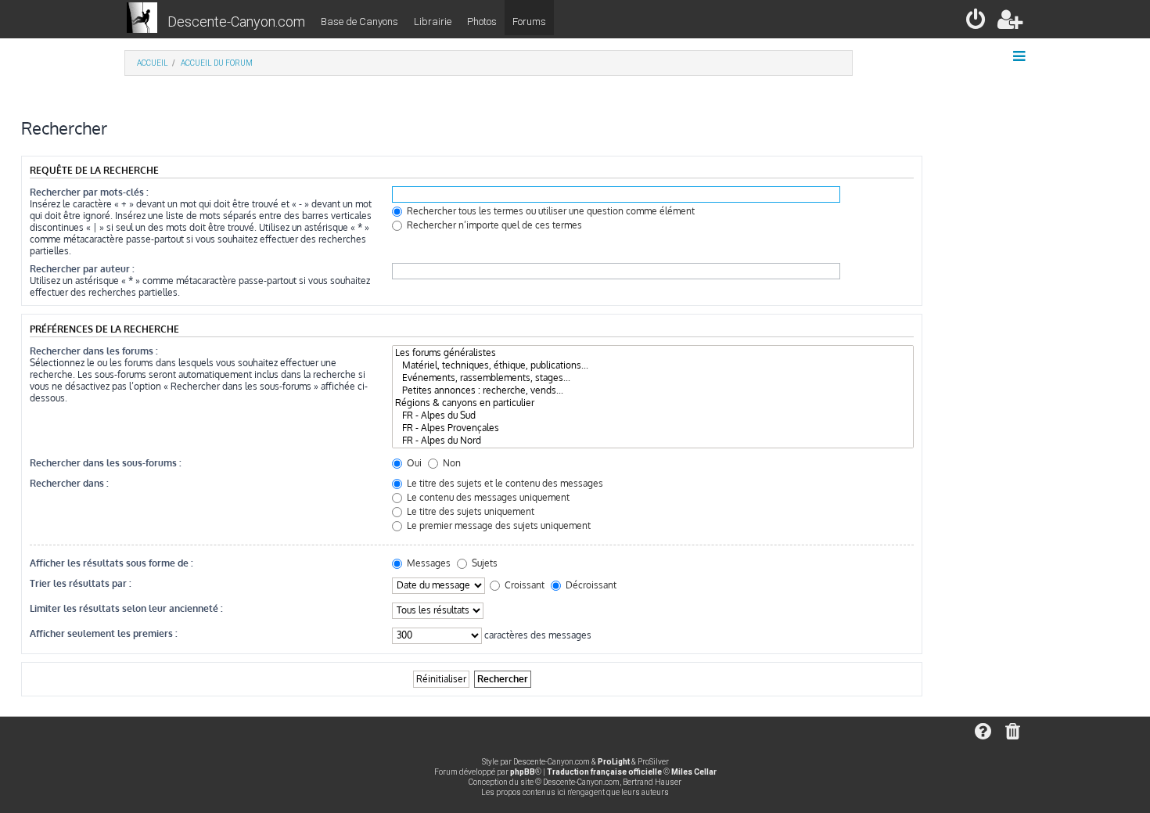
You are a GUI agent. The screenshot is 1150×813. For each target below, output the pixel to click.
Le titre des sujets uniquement (469, 511)
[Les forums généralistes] (653, 353)
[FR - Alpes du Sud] (653, 415)
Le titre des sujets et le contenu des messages (503, 483)
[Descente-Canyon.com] (142, 19)
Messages (427, 563)
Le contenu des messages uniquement (487, 497)
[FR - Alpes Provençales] (653, 428)
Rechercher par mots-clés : (89, 192)
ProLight (614, 761)
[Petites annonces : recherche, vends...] (653, 390)
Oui (413, 463)
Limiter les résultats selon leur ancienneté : (126, 608)
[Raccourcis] (1021, 56)
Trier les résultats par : (80, 583)
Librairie (432, 21)
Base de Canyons (359, 21)
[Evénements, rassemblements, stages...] (653, 378)
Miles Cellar (694, 772)
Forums (529, 21)
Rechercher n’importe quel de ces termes (493, 225)
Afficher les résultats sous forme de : (111, 563)
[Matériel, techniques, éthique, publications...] (653, 365)
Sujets (483, 563)
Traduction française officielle (604, 772)
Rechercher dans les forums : (94, 351)
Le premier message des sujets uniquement (497, 525)
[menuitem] (976, 22)
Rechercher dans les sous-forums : (105, 463)
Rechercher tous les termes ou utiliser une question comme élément (549, 211)
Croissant (523, 585)
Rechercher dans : (69, 483)
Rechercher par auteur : (82, 269)
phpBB (522, 772)
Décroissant (589, 585)
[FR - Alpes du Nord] (653, 440)
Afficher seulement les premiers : (104, 633)
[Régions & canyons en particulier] (653, 403)
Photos (482, 21)
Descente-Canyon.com (236, 21)
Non (450, 463)
